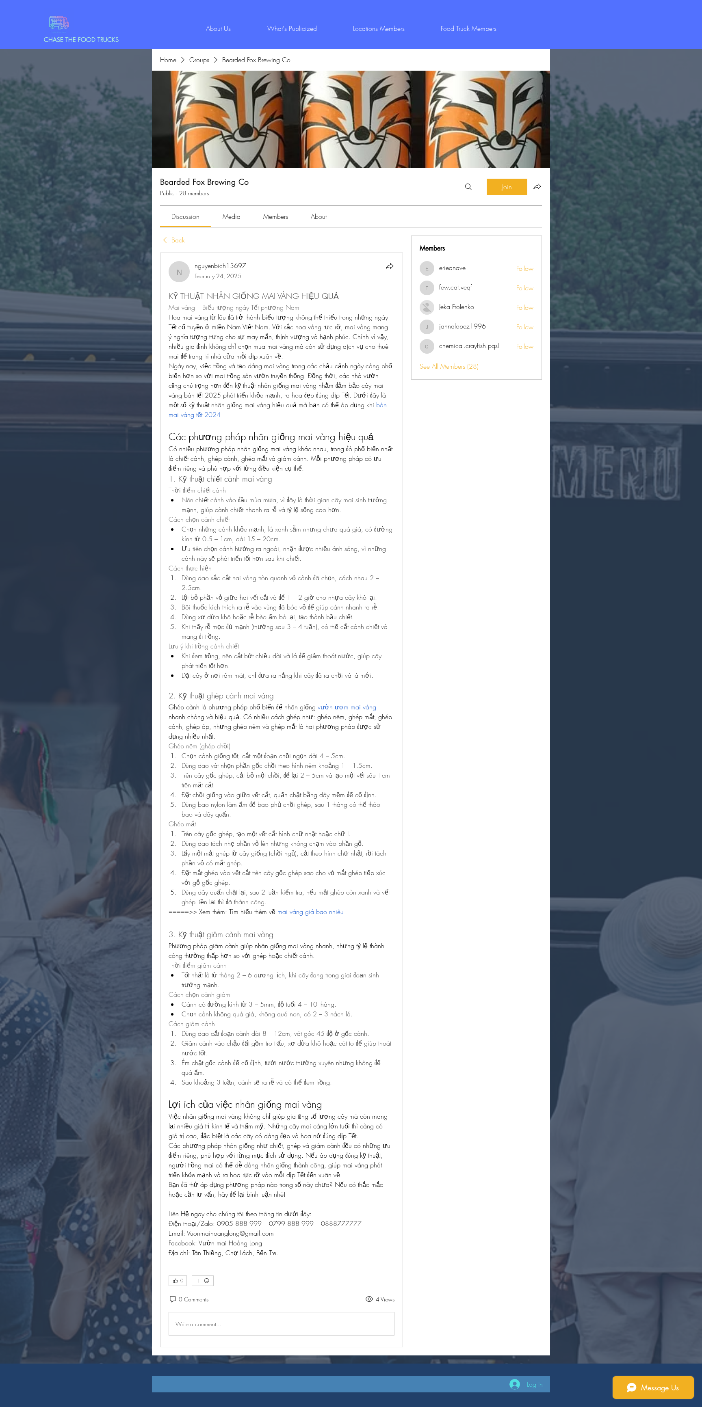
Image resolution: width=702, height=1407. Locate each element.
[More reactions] (203, 1280)
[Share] (389, 266)
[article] (281, 800)
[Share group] (537, 186)
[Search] (468, 187)
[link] (185, 216)
